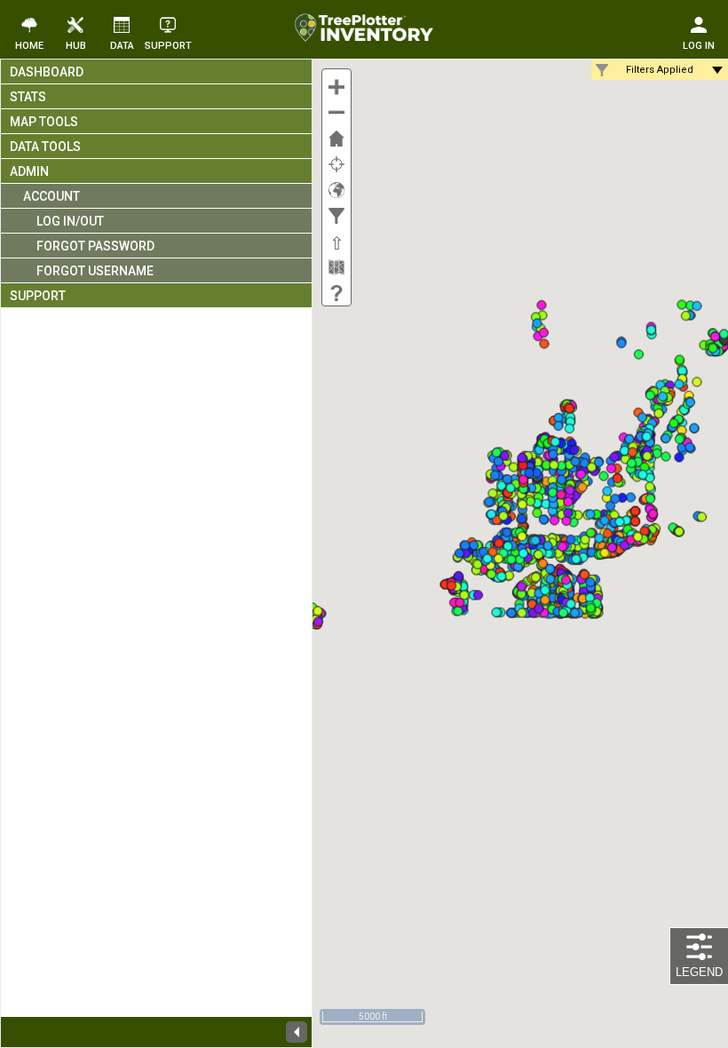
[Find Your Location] (336, 161)
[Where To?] (336, 187)
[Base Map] (336, 264)
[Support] (336, 290)
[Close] (296, 1032)
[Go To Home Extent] (336, 135)
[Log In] (699, 24)
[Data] (122, 24)
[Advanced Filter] (336, 213)
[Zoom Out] (336, 110)
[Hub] (75, 24)
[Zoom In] (336, 84)
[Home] (29, 24)
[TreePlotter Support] (168, 24)
